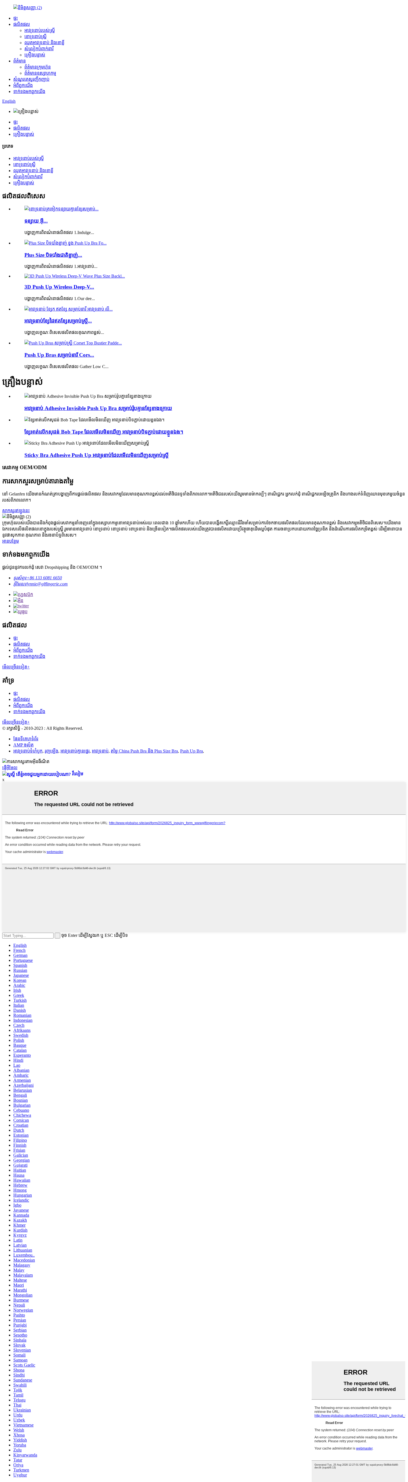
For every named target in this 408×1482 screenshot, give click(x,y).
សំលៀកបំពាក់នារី (39, 48)
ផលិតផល (21, 24)
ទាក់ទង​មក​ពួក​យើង (29, 91)
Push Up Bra (191, 751)
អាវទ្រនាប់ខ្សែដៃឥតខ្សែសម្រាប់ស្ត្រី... (58, 321)
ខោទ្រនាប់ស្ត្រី (35, 36)
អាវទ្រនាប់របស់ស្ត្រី (39, 30)
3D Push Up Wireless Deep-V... (59, 287)
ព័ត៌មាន (19, 61)
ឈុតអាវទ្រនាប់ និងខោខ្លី (44, 42)
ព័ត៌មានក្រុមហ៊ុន (37, 67)
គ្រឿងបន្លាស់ (34, 54)
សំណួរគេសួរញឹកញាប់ (31, 79)
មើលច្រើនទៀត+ (16, 667)
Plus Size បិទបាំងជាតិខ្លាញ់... (53, 255)
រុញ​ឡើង (51, 751)
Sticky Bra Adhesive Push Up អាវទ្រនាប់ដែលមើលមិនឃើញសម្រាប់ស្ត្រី (96, 455)
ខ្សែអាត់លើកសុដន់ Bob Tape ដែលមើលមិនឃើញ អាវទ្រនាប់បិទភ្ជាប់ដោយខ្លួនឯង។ (103, 432)
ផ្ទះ (15, 18)
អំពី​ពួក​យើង (23, 85)
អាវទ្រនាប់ (100, 751)
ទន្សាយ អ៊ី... (36, 221)
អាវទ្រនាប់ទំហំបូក (27, 751)
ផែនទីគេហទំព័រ (25, 738)
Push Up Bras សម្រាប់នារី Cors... (59, 355)
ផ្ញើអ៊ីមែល (9, 767)
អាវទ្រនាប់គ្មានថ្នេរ (75, 751)
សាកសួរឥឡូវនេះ (16, 510)
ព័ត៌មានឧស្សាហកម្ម (40, 73)
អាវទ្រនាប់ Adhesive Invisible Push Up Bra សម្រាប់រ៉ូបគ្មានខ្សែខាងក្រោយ (98, 408)
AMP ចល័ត (23, 745)
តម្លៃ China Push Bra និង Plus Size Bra (144, 751)
